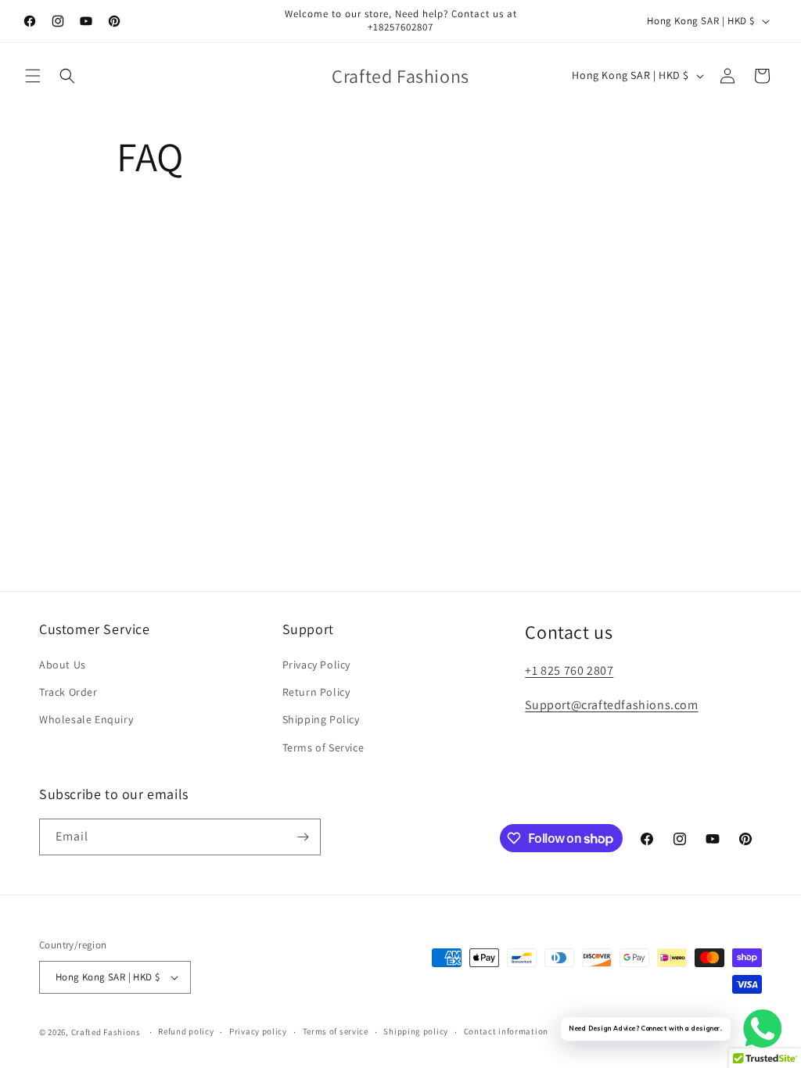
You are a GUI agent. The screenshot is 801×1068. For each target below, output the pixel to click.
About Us (62, 665)
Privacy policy (258, 1031)
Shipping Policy (321, 719)
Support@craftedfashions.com (611, 705)
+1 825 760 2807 (569, 670)
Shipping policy (415, 1031)
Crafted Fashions (106, 1032)
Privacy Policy (316, 665)
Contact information (506, 1031)
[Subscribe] (303, 837)
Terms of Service (323, 747)
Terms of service (335, 1031)
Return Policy (316, 692)
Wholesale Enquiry (86, 719)
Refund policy (186, 1031)
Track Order (68, 692)
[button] (33, 76)
